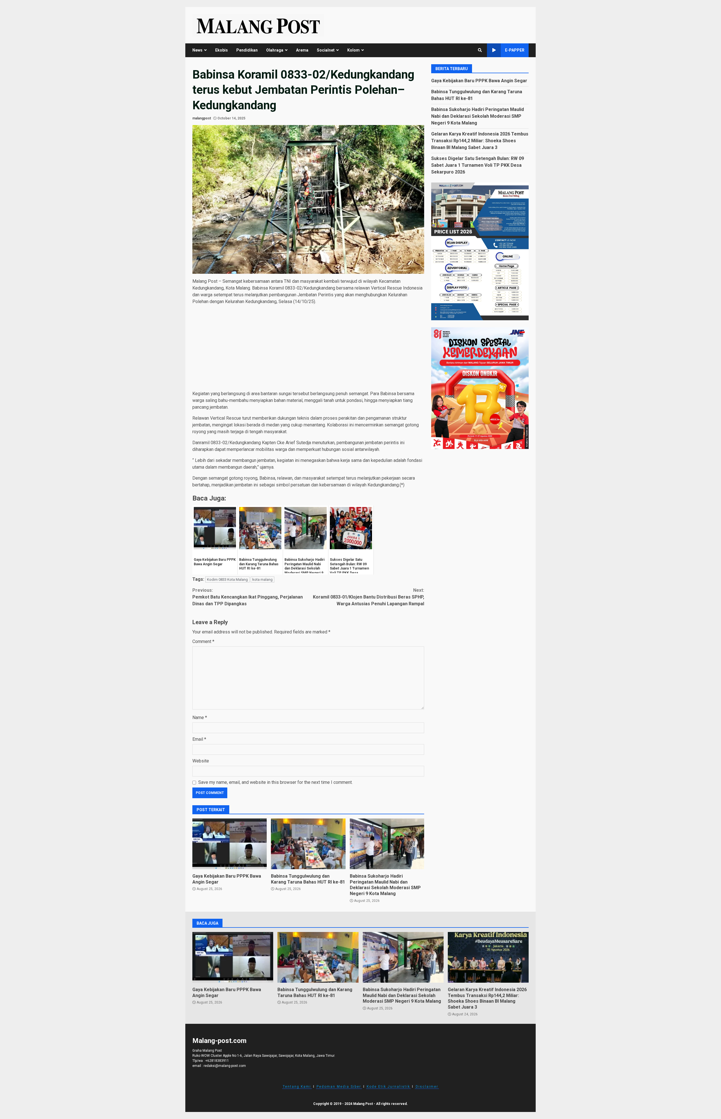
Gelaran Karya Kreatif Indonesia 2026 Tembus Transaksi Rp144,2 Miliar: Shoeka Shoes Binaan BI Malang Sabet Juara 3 (479, 140)
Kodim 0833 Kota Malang (227, 579)
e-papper (514, 50)
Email (199, 739)
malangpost (201, 118)
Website (200, 761)
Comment (203, 641)
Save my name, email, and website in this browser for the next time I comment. (275, 782)
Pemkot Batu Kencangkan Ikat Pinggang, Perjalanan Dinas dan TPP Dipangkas (247, 597)
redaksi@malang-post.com (225, 1066)
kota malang (262, 579)
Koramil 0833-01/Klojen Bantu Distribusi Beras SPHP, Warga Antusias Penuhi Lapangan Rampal (368, 597)
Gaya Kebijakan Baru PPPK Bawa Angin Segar (229, 843)
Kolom (353, 50)
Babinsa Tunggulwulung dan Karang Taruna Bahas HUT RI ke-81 (308, 843)
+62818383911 (217, 1061)
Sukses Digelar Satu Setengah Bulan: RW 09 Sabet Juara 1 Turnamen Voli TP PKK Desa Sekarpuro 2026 (477, 164)
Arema (302, 50)
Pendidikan (247, 50)
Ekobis (221, 50)
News (197, 50)
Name (199, 717)
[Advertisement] (308, 348)
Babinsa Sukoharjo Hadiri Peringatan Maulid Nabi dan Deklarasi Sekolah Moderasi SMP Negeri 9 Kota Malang (387, 843)
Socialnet (326, 50)
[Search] (480, 50)
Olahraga (274, 50)
